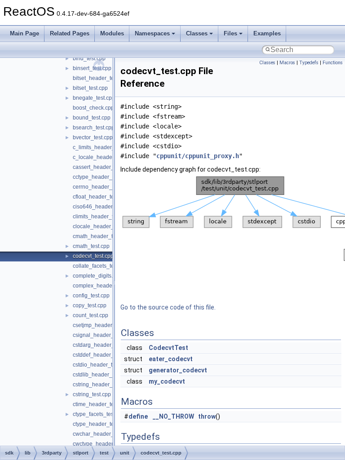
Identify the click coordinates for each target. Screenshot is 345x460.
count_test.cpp (90, 315)
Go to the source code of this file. (168, 307)
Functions (333, 63)
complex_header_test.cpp (104, 286)
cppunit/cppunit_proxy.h (197, 155)
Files (230, 33)
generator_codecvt (178, 370)
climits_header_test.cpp (102, 216)
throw (207, 416)
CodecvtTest (168, 347)
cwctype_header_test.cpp (104, 444)
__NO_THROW (173, 416)
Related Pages (69, 33)
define (138, 416)
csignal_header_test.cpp (103, 335)
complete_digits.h (94, 276)
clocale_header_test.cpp (103, 226)
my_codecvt (167, 381)
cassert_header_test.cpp (103, 167)
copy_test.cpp (89, 305)
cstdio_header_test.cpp (101, 365)
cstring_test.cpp (92, 394)
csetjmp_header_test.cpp (103, 325)
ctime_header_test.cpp (100, 404)
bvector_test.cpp (93, 137)
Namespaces (152, 33)
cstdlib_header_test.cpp (102, 375)
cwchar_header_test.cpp (103, 434)
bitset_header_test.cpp (100, 78)
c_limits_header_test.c (100, 147)
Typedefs (308, 63)
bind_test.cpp (89, 58)
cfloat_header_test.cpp (100, 197)
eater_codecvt (171, 359)
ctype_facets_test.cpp (99, 414)
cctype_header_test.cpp (102, 177)
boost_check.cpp (93, 108)
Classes (197, 33)
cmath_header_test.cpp (101, 236)
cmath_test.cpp (91, 246)
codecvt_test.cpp (93, 256)
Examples (267, 33)
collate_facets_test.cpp (100, 266)
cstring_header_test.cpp (102, 384)
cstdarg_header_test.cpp (103, 345)
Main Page (24, 33)
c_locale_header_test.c (101, 157)
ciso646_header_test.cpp (104, 206)
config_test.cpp (91, 295)
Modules (112, 33)
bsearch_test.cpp (94, 127)
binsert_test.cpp (92, 68)
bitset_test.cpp (90, 88)
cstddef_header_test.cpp (103, 355)
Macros (287, 63)
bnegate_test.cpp (94, 98)
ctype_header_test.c (97, 424)
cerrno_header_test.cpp (102, 187)
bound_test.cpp (92, 118)
